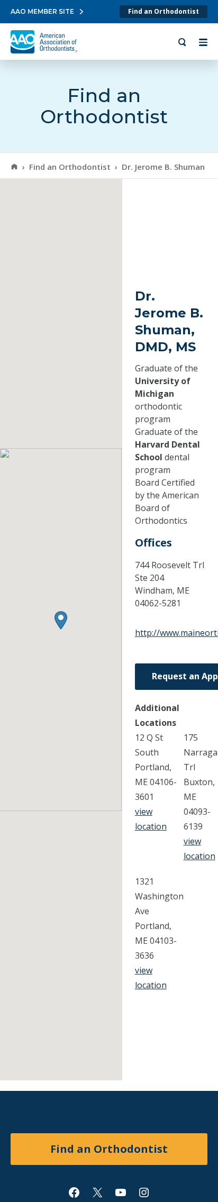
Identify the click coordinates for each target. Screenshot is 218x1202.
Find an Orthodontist (163, 11)
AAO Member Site (42, 11)
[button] (60, 620)
